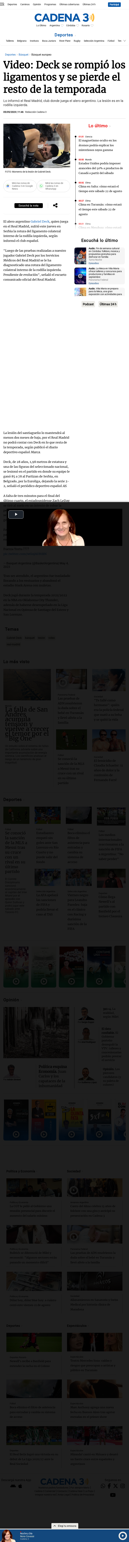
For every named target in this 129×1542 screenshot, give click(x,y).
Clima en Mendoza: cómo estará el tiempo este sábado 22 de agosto (100, 232)
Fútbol (111, 40)
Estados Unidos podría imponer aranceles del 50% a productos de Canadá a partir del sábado (101, 168)
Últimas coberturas (69, 4)
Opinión (37, 4)
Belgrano (22, 40)
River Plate (64, 40)
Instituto (34, 40)
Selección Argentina (94, 40)
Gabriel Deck (40, 221)
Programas (50, 4)
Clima (88, 182)
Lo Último (41, 25)
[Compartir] (55, 206)
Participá (114, 4)
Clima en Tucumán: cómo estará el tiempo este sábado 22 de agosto (100, 209)
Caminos (25, 4)
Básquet (24, 54)
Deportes (12, 4)
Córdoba (70, 25)
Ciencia (88, 136)
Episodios (94, 263)
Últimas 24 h (89, 4)
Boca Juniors (49, 40)
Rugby (77, 40)
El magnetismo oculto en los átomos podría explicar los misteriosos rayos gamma (98, 145)
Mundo (88, 159)
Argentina (55, 25)
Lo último (99, 125)
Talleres (10, 40)
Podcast (88, 304)
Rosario (86, 25)
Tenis (120, 40)
